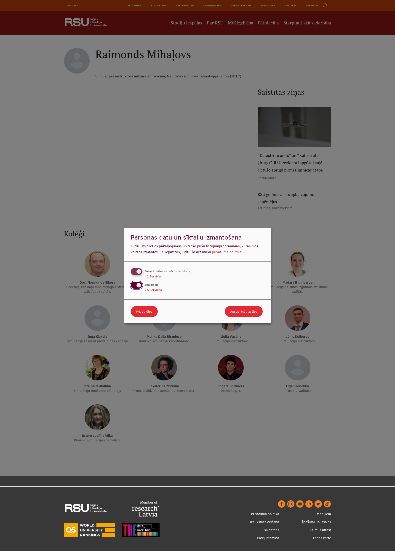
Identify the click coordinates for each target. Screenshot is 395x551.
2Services (153, 276)
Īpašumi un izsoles (316, 521)
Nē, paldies (144, 311)
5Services (153, 289)
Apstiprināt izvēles (243, 311)
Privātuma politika (265, 513)
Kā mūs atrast (320, 529)
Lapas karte (322, 537)
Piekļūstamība (268, 537)
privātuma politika (227, 251)
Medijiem (324, 513)
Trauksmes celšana (264, 521)
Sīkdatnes (271, 529)
